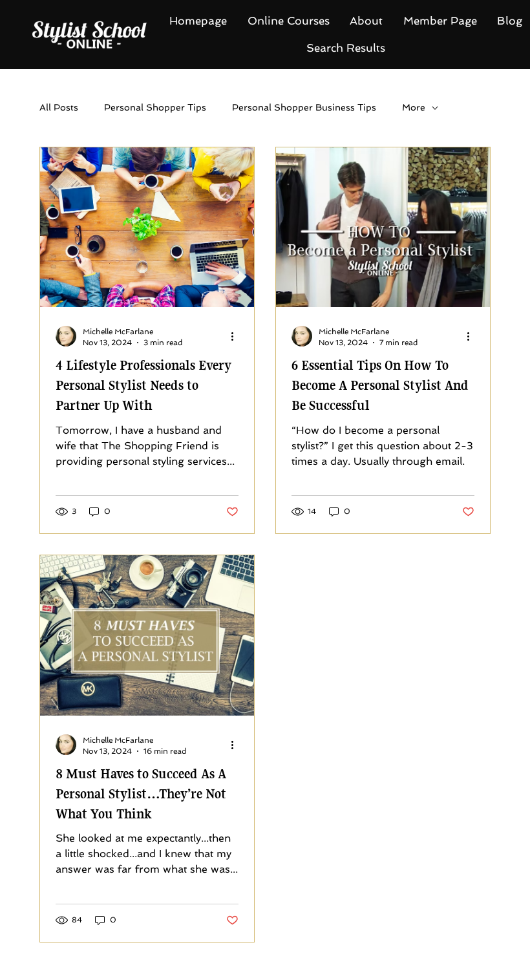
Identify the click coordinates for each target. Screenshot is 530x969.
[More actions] (236, 336)
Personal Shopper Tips (155, 107)
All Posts (58, 107)
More (413, 107)
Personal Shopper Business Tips (304, 107)
